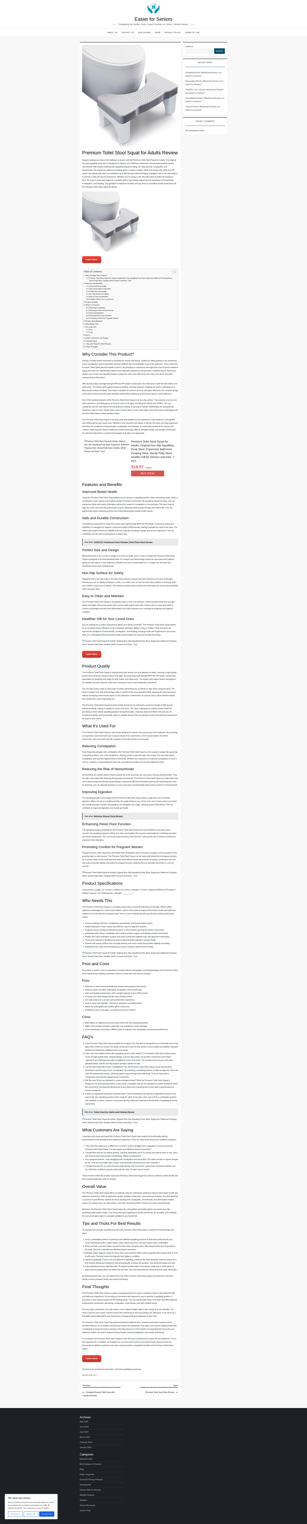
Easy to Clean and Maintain (98, 297)
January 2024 (85, 1447)
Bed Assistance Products (90, 1464)
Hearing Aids (85, 1485)
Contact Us (127, 32)
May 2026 (84, 1422)
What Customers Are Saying (96, 338)
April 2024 (84, 1432)
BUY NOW (147, 473)
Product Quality (91, 302)
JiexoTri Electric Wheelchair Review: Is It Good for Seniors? (202, 108)
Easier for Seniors (153, 19)
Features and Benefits (93, 283)
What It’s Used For (92, 305)
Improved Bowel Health (97, 286)
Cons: (91, 332)
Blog (82, 1469)
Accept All (47, 1514)
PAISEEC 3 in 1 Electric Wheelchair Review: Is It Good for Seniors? (204, 91)
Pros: (91, 330)
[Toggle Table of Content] (173, 272)
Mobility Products (87, 1495)
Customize (15, 1514)
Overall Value (91, 341)
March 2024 (85, 1437)
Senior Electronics (87, 1505)
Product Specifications (94, 321)
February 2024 (86, 1442)
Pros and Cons (90, 327)
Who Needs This (91, 324)
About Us (112, 32)
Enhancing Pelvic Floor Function (100, 316)
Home (158, 32)
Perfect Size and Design (97, 291)
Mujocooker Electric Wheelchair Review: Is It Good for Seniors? (204, 83)
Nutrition (83, 1500)
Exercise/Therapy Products (91, 1480)
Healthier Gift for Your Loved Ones (101, 299)
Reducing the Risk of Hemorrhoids (101, 310)
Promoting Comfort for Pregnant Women (103, 318)
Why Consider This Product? (96, 275)
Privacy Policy (173, 32)
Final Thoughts (92, 347)
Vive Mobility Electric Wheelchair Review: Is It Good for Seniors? (204, 100)
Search (189, 46)
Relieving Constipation (97, 308)
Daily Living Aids (87, 1474)
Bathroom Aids (89, 1375)
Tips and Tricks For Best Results (98, 344)
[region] (31, 1506)
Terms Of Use (192, 32)
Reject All (31, 1514)
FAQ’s (87, 335)
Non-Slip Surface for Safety (99, 294)
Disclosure (144, 32)
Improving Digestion (96, 313)
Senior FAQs (85, 1510)
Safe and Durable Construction (100, 289)
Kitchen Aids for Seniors (90, 1490)
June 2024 (84, 1427)
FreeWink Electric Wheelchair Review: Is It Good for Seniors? (203, 74)
